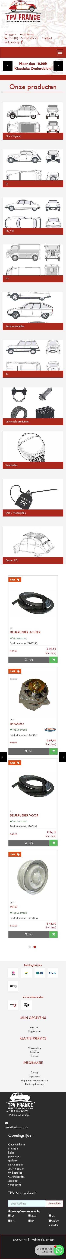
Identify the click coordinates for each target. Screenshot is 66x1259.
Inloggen (10, 34)
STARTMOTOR (20, 632)
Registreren (27, 34)
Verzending (34, 1048)
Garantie (34, 1056)
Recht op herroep (34, 1084)
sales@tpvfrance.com (16, 1127)
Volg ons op (14, 42)
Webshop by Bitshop (42, 1239)
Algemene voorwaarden (34, 1080)
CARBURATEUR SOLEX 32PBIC (30, 815)
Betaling (34, 1052)
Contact (47, 38)
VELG (13, 907)
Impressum (34, 1076)
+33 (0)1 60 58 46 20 (22, 38)
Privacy (34, 1072)
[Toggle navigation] (60, 52)
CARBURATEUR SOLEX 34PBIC (30, 724)
